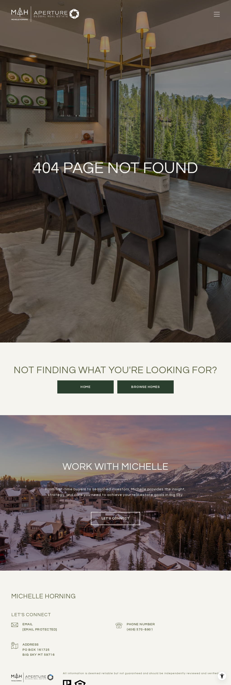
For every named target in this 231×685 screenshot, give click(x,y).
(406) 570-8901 (140, 629)
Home (85, 387)
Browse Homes (145, 387)
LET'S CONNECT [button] (115, 518)
